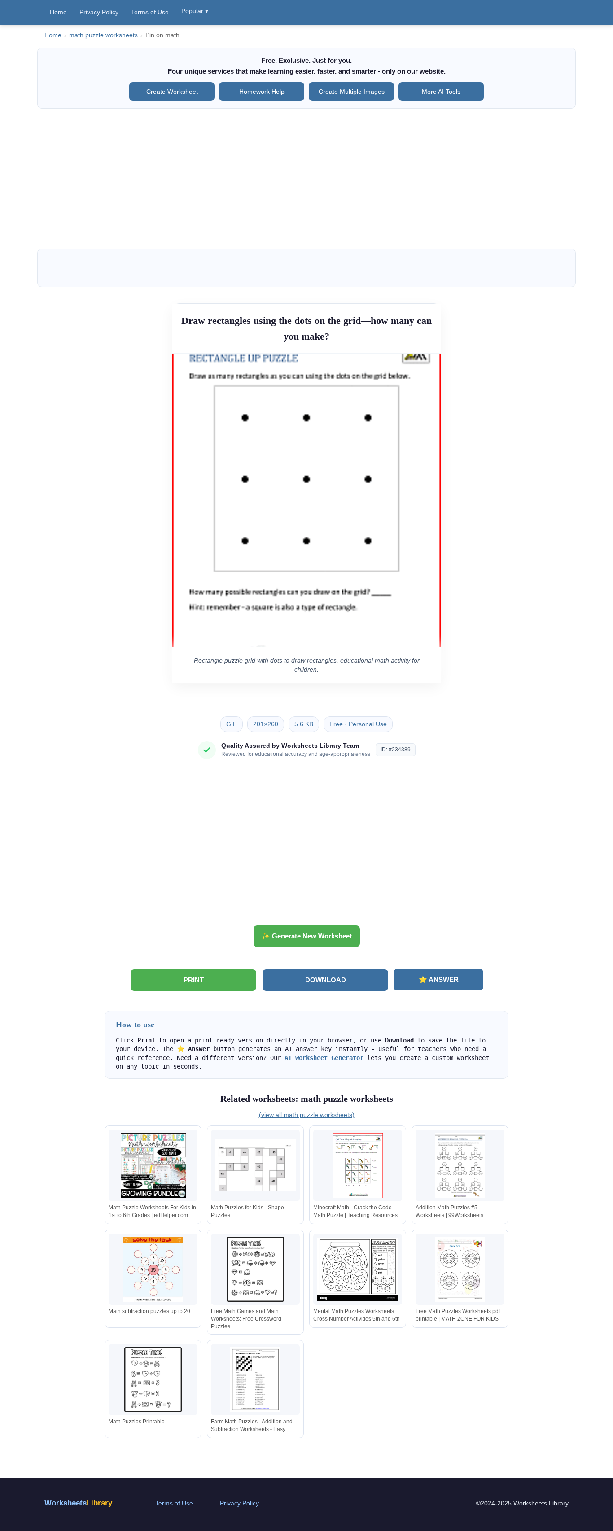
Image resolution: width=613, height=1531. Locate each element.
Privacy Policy (98, 12)
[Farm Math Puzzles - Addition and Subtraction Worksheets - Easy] (255, 1379)
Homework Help (262, 91)
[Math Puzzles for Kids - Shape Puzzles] (255, 1165)
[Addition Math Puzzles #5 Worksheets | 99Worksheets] (460, 1165)
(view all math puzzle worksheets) (307, 1114)
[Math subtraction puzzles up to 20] (153, 1269)
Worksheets (78, 1503)
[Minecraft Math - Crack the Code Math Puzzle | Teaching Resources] (357, 1165)
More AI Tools (441, 91)
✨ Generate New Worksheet (307, 936)
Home (58, 12)
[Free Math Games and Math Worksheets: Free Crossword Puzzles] (255, 1269)
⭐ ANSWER (439, 979)
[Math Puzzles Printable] (153, 1379)
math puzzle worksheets (103, 35)
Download (325, 980)
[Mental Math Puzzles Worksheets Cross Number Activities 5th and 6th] (357, 1269)
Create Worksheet (172, 91)
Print (194, 980)
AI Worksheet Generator (324, 1057)
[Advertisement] (306, 178)
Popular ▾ (194, 10)
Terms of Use (150, 12)
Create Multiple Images (352, 91)
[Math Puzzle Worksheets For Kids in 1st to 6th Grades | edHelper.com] (153, 1165)
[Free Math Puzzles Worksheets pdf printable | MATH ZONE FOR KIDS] (460, 1269)
